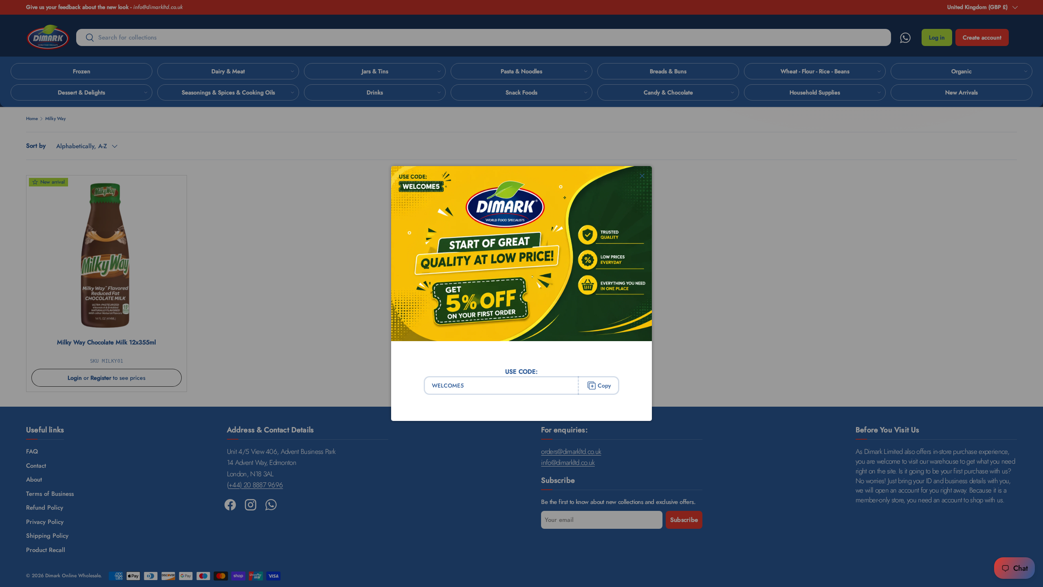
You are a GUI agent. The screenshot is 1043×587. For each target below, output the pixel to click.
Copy (604, 385)
